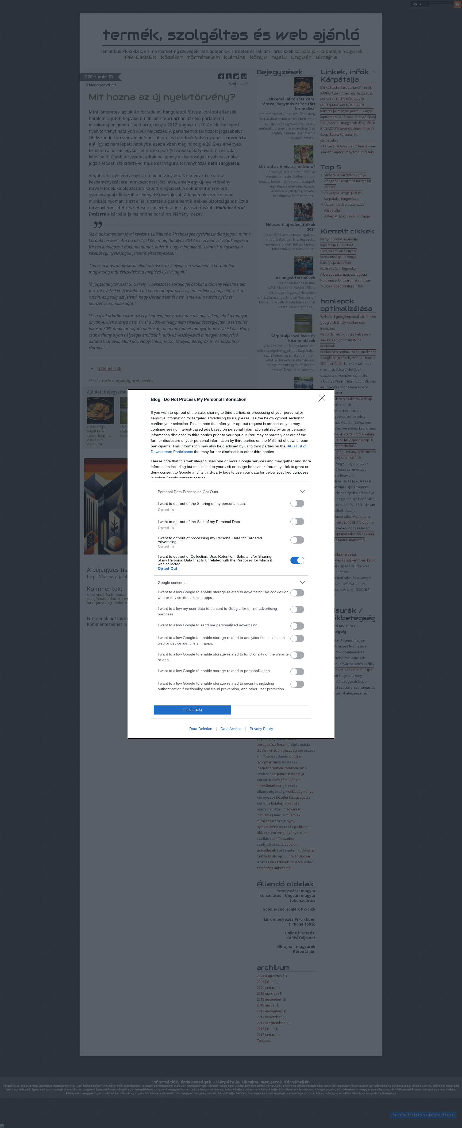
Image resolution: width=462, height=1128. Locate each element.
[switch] (297, 503)
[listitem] (231, 491)
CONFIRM (192, 710)
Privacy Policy (261, 729)
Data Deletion (200, 729)
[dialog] (231, 564)
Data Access (231, 729)
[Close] (323, 400)
